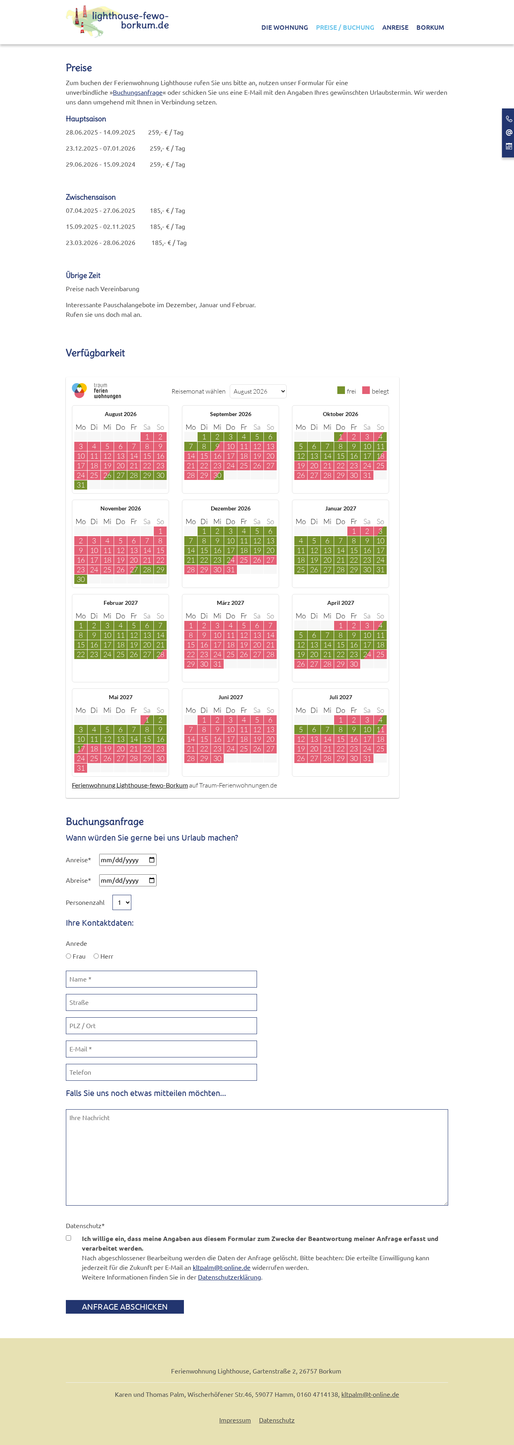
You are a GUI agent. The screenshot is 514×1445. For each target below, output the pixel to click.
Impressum (235, 1420)
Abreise (78, 880)
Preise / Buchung (345, 27)
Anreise (395, 27)
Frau (78, 956)
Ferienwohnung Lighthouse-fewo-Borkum (130, 785)
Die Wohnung (284, 27)
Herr (106, 956)
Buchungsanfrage (138, 92)
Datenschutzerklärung (229, 1277)
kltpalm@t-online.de (222, 1267)
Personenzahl (85, 902)
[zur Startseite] (118, 20)
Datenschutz (85, 1225)
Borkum (430, 27)
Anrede (76, 943)
